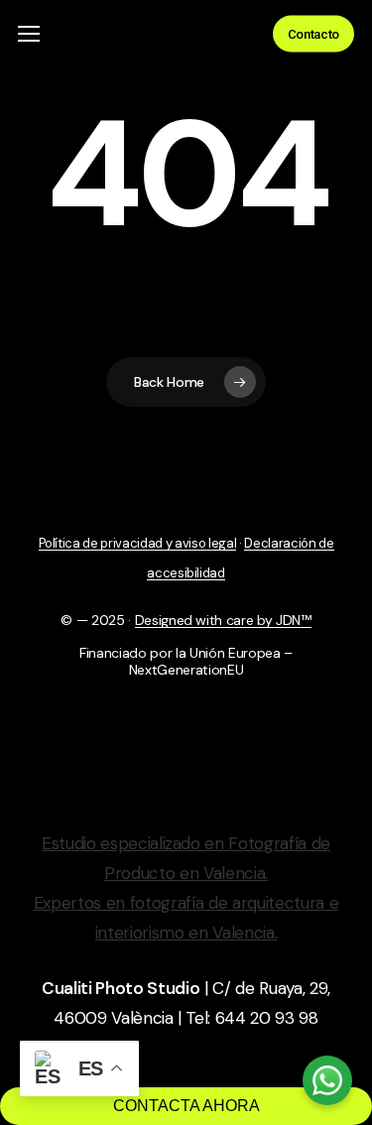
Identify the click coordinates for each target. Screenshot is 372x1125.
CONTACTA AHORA (186, 1105)
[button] (29, 34)
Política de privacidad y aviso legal (138, 543)
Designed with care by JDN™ (223, 620)
